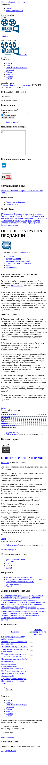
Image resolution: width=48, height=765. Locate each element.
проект (19, 609)
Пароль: (5, 112)
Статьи (9, 565)
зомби (3, 604)
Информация (11, 267)
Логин (8, 8)
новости (31, 604)
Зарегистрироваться (14, 11)
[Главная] (10, 32)
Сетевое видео (22, 218)
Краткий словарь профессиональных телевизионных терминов (12, 666)
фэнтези (14, 225)
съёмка (29, 613)
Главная (4, 85)
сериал (25, 611)
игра (8, 604)
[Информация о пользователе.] (6, 250)
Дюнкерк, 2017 (7, 676)
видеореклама (7, 600)
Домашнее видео (8, 216)
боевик (4, 221)
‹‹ (6, 688)
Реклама (9, 77)
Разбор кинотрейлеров (15, 559)
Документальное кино (34, 214)
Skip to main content (9, 2)
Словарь (9, 65)
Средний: (5, 412)
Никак (3, 419)
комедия (36, 221)
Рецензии (10, 561)
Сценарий (10, 70)
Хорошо (4, 423)
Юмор (8, 563)
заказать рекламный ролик (29, 602)
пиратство (32, 607)
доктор (15, 602)
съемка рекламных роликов (17, 261)
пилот (24, 607)
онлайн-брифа (17, 286)
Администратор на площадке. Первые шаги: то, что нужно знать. (13, 681)
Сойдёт (4, 421)
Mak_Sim (24, 92)
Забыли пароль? (12, 122)
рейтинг (41, 609)
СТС (25, 595)
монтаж (24, 604)
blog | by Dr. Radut (8, 751)
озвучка (18, 607)
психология (33, 609)
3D (2, 595)
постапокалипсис (8, 609)
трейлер (21, 615)
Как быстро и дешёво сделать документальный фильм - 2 (13, 672)
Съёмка (9, 72)
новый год (10, 607)
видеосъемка (18, 600)
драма (29, 221)
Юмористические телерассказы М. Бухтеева (24, 579)
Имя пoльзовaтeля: (9, 110)
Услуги (9, 63)
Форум (9, 568)
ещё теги (4, 620)
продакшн (10, 256)
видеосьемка (29, 600)
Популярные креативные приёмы (20, 582)
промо (25, 609)
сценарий (22, 613)
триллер (31, 223)
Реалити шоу (38, 216)
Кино (23, 216)
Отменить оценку (8, 414)
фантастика (6, 225)
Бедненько (5, 417)
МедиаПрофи (17, 595)
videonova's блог (23, 85)
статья (34, 611)
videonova (26, 252)
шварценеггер (7, 618)
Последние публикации (16, 202)
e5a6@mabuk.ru (7, 737)
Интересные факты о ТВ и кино (19, 577)
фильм (36, 615)
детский (23, 221)
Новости (29, 216)
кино (13, 604)
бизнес (4, 598)
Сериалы (12, 218)
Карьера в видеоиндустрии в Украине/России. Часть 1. (13, 655)
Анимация (8, 214)
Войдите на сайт (13, 434)
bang (6, 595)
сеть (30, 611)
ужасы (38, 223)
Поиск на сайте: (8, 15)
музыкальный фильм (19, 223)
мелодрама (5, 223)
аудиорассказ (37, 595)
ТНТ (29, 595)
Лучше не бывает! (8, 425)
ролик (18, 611)
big (9, 595)
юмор (23, 618)
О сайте (9, 79)
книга (18, 604)
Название (15, 632)
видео (9, 598)
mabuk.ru (4, 36)
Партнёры (10, 586)
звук (43, 602)
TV (2, 214)
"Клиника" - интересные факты (14, 646)
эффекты (17, 618)
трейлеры (29, 615)
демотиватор (6, 602)
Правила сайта (12, 204)
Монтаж (9, 74)
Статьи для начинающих (16, 68)
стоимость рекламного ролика (18, 263)
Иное (18, 216)
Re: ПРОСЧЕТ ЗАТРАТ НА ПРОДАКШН (23, 458)
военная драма (13, 221)
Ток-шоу (43, 218)
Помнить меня (9, 115)
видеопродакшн (19, 598)
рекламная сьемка (8, 611)
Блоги (12, 85)
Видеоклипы (19, 214)
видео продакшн (13, 259)
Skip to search (22, 2)
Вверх (3, 408)
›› (6, 692)
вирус (37, 600)
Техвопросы (34, 218)
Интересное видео (13, 584)
